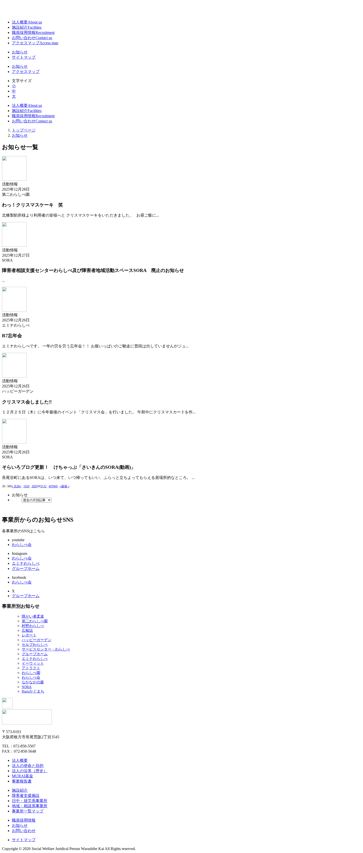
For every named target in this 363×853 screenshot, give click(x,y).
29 (36, 486)
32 (44, 486)
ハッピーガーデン (36, 640)
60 (56, 486)
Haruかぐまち (33, 691)
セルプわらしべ (35, 645)
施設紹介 (26, 27)
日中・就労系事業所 (29, 801)
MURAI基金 (22, 776)
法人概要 (27, 22)
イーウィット (33, 663)
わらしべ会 (22, 544)
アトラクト (31, 668)
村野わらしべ (33, 626)
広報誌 (27, 630)
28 (33, 486)
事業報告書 (22, 781)
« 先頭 (16, 486)
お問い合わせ (32, 38)
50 (53, 486)
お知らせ (20, 52)
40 (50, 486)
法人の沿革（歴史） (29, 771)
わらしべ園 (31, 673)
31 (41, 486)
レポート (29, 635)
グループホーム (26, 568)
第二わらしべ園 (35, 621)
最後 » (65, 486)
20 (27, 486)
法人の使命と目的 (27, 765)
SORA (27, 687)
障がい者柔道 (33, 616)
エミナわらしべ (26, 563)
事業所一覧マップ (27, 811)
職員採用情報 (33, 32)
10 (24, 486)
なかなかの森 (33, 682)
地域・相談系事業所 (29, 806)
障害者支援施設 (26, 795)
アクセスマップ (35, 43)
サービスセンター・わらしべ (46, 649)
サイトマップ (24, 57)
